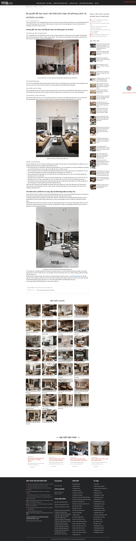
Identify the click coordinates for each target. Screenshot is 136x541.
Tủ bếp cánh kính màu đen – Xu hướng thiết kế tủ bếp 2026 (103, 179)
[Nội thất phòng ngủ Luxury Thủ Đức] (65, 369)
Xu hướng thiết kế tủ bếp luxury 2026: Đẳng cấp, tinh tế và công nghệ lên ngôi (102, 156)
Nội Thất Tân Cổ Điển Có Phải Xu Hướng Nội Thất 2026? (103, 73)
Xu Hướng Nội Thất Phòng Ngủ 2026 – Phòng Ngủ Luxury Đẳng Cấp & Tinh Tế (103, 148)
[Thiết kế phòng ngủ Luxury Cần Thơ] (81, 326)
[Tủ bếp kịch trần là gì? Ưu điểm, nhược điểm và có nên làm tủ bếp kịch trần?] (93, 141)
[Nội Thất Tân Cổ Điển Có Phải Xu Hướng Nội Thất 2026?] (93, 74)
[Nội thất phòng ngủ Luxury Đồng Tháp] (49, 326)
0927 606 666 (130, 2)
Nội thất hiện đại (44, 517)
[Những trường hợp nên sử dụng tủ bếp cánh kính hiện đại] (93, 187)
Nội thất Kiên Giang (77, 506)
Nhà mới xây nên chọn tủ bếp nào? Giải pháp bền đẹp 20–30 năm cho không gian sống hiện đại (103, 130)
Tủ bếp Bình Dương (77, 495)
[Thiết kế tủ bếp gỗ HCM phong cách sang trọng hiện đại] (93, 53)
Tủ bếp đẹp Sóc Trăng (99, 508)
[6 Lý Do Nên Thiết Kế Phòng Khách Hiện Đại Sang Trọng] (93, 92)
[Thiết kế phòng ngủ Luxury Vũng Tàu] (49, 384)
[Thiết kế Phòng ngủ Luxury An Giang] (65, 326)
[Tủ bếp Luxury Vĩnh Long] (65, 341)
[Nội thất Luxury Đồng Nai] (33, 341)
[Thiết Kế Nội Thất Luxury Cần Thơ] (65, 384)
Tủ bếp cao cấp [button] (73, 3)
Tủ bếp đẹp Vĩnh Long (99, 503)
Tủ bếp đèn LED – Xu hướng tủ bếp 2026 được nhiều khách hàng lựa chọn (103, 104)
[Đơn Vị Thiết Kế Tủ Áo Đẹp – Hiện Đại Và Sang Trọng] (93, 67)
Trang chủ (29, 6)
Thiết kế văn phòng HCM (78, 510)
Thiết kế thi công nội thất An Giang (81, 497)
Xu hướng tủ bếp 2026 (77, 517)
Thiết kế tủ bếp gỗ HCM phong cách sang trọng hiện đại (103, 53)
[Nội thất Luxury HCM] (49, 310)
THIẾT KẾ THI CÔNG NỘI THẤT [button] (60, 3)
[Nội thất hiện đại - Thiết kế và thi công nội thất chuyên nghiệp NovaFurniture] (7, 3)
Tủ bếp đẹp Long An (98, 497)
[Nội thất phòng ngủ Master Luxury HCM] (81, 384)
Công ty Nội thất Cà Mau (78, 528)
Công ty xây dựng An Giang (62, 506)
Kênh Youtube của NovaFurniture (59, 493)
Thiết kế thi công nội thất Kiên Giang (81, 499)
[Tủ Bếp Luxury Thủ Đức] (33, 355)
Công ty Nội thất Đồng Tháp (79, 521)
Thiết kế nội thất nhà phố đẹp (62, 510)
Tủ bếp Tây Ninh (97, 499)
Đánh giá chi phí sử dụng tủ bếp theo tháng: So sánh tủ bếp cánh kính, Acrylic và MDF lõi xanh (103, 162)
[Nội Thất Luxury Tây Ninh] (33, 310)
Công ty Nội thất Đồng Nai (61, 528)
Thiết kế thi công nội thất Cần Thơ (80, 503)
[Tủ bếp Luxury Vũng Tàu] (49, 369)
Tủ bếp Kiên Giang (76, 490)
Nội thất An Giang (76, 508)
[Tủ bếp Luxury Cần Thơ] (49, 415)
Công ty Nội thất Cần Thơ (78, 519)
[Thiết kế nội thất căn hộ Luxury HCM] (49, 400)
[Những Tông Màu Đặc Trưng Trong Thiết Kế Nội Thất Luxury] (93, 60)
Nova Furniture (58, 485)
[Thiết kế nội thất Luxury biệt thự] (33, 326)
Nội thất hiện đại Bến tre (78, 501)
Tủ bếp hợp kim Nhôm (99, 486)
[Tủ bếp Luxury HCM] (81, 355)
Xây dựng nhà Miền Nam (61, 502)
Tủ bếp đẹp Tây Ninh (99, 530)
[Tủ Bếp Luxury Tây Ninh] (81, 341)
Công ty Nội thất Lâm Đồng (79, 532)
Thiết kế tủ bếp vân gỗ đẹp (62, 516)
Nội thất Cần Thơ (98, 519)
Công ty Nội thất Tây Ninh (78, 530)
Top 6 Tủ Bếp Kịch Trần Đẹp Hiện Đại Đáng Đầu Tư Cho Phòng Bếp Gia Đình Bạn (103, 118)
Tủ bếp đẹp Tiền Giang (99, 517)
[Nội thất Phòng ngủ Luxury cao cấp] (33, 415)
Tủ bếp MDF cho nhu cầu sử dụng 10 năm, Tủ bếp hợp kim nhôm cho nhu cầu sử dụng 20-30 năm (103, 173)
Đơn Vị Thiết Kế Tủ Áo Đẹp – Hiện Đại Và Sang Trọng (103, 66)
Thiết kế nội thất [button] (40, 3)
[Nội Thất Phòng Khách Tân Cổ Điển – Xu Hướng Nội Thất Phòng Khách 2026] (93, 85)
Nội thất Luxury (97, 523)
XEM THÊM (32, 467)
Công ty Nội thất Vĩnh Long (79, 525)
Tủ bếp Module (76, 514)
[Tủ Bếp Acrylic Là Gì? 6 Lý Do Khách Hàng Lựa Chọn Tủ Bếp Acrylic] (93, 80)
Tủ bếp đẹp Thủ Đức (98, 532)
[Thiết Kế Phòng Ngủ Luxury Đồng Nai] (33, 384)
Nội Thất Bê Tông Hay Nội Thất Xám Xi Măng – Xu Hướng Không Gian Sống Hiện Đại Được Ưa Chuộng (103, 46)
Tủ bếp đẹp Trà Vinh (98, 506)
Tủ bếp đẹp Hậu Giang (99, 501)
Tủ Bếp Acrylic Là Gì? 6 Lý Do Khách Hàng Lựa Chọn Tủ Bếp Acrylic (103, 80)
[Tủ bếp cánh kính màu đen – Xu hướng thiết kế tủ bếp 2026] (93, 180)
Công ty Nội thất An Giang (61, 526)
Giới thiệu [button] (49, 3)
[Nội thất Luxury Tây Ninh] (65, 355)
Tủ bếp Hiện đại (76, 484)
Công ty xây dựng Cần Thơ (61, 504)
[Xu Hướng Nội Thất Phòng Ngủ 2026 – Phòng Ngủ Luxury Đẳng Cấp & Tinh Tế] (93, 149)
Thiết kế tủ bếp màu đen (61, 523)
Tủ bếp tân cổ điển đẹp (61, 512)
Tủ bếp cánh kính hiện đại (61, 525)
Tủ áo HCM (96, 484)
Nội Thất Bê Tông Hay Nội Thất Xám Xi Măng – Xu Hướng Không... (36, 460)
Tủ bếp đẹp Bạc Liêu (98, 512)
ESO (84, 539)
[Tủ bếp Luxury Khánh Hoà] (81, 310)
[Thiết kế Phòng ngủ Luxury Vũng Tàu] (65, 400)
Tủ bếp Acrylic (97, 490)
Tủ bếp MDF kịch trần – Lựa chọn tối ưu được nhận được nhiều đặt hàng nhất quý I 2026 (103, 110)
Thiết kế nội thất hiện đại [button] (86, 3)
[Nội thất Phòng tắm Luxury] (81, 400)
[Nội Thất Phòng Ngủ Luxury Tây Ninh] (81, 369)
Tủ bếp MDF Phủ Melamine (100, 488)
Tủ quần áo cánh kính (77, 493)
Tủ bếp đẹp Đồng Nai (99, 528)
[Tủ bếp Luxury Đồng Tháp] (49, 341)
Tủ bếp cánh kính (98, 493)
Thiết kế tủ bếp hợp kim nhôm (63, 521)
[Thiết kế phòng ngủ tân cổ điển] (65, 310)
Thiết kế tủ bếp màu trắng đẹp (63, 514)
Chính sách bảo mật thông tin (34, 520)
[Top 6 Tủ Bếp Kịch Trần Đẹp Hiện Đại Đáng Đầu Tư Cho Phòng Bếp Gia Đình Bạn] (93, 121)
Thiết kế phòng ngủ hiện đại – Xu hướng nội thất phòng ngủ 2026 (103, 97)
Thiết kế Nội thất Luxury (32, 518)
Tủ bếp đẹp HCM (76, 534)
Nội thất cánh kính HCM (61, 534)
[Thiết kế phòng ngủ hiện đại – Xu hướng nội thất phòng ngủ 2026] (93, 98)
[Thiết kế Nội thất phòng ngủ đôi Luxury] (33, 400)
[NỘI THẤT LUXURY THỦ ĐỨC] (33, 369)
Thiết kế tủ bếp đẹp (77, 512)
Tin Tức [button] (97, 3)
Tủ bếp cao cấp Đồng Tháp (100, 514)
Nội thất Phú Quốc (98, 521)
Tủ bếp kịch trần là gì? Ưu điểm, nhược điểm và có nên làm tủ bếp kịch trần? (103, 140)
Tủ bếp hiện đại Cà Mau (99, 510)
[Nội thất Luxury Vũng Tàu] (49, 355)
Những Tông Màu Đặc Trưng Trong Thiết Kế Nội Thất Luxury (103, 59)
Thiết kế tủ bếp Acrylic (60, 517)
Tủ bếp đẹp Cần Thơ (98, 525)
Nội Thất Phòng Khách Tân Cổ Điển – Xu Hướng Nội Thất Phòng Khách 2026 (103, 86)
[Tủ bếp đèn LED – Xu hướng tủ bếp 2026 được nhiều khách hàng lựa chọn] (93, 104)
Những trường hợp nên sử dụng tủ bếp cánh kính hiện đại (103, 186)
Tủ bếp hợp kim (76, 486)
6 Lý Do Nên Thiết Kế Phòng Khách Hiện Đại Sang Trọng (102, 91)
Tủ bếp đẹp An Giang (99, 495)
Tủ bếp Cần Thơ (76, 488)
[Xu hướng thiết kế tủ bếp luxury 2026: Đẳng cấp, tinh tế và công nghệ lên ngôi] (93, 155)
